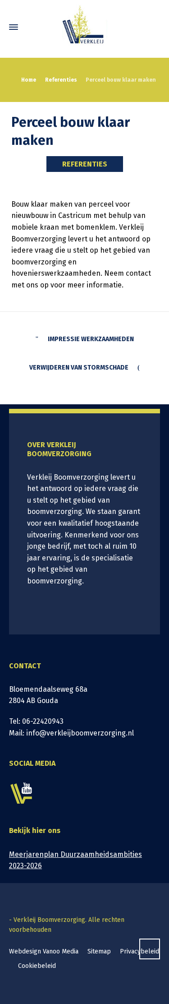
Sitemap (99, 951)
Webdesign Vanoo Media (43, 951)
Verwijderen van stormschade (78, 367)
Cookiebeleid (37, 966)
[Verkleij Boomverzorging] (84, 27)
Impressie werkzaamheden (91, 339)
